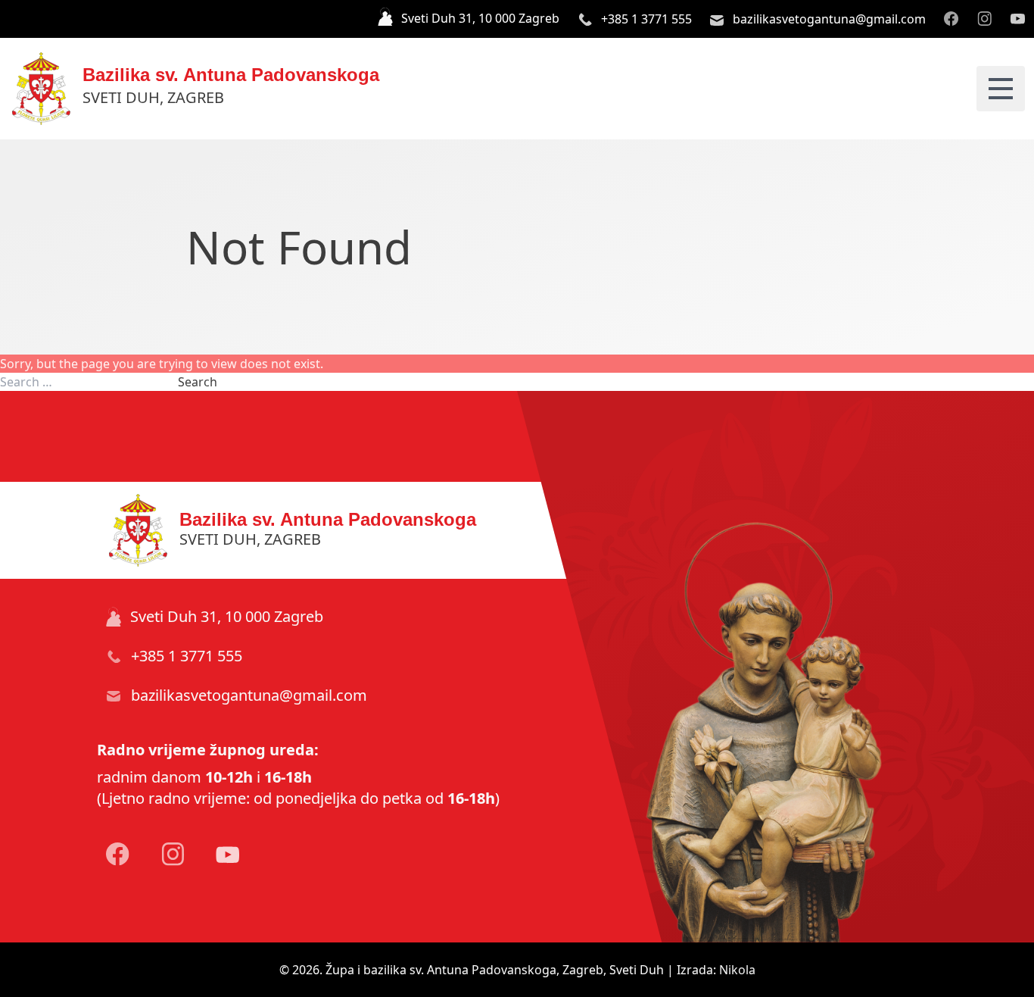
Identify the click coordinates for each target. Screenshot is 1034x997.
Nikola (737, 969)
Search (197, 381)
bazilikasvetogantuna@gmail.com (828, 19)
